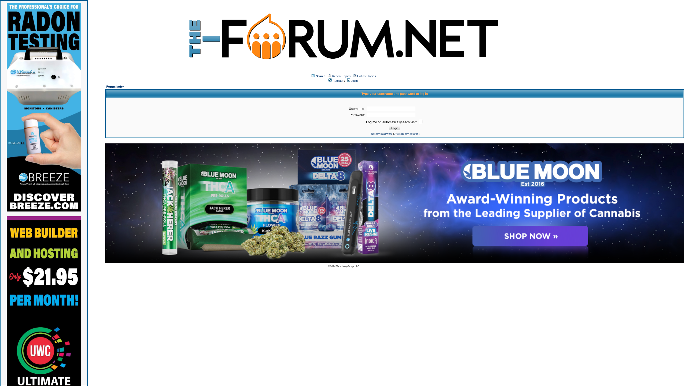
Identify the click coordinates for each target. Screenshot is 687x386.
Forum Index (115, 86)
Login (354, 80)
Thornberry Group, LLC (347, 266)
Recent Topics (341, 76)
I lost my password (381, 133)
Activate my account (406, 133)
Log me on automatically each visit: (392, 122)
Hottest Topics (366, 76)
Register (338, 80)
